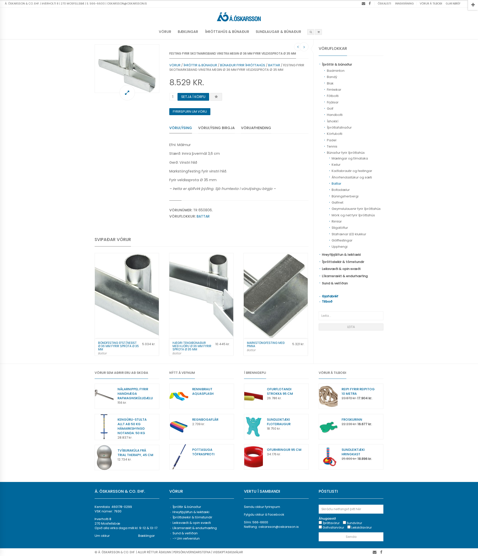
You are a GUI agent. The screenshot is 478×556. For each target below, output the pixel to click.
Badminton (336, 70)
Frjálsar (333, 102)
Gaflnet (337, 202)
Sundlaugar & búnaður (278, 31)
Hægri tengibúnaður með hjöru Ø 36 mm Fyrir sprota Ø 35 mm (192, 346)
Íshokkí (332, 121)
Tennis (332, 146)
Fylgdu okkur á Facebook (264, 514)
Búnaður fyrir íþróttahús (346, 152)
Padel (331, 140)
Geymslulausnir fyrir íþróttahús (356, 208)
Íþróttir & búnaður (337, 64)
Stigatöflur (340, 227)
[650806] (127, 68)
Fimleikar (334, 89)
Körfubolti (334, 133)
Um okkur (102, 535)
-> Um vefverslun (186, 538)
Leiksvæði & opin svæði (341, 268)
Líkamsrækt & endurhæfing (345, 276)
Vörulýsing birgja (216, 127)
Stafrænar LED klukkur (349, 234)
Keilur (336, 164)
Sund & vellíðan (335, 283)
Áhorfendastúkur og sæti (352, 177)
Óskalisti (384, 3)
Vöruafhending (256, 127)
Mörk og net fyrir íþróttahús (353, 215)
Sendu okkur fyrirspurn (262, 506)
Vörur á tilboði (431, 3)
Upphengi (340, 246)
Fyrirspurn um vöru (190, 111)
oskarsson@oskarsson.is (278, 526)
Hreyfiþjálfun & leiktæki (341, 254)
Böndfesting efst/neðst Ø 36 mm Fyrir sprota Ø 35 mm (118, 346)
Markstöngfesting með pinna (266, 344)
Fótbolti (333, 95)
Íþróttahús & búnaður (227, 31)
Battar (336, 183)
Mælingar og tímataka (350, 158)
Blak (330, 83)
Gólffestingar (342, 240)
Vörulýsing (180, 127)
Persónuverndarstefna (192, 552)
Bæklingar (188, 31)
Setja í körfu (193, 96)
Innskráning (404, 3)
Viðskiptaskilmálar (228, 552)
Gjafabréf (453, 3)
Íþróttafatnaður (339, 127)
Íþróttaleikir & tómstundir (343, 261)
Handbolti (335, 114)
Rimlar (337, 221)
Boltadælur (341, 189)
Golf (330, 108)
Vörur (165, 31)
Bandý (332, 77)
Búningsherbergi (345, 196)
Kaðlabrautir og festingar (352, 170)
